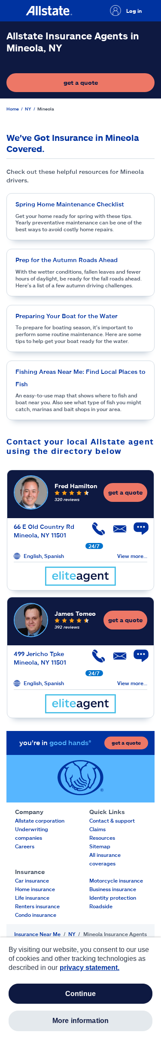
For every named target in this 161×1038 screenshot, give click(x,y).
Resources (102, 838)
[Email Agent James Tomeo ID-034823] (115, 659)
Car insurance (32, 880)
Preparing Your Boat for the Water (66, 315)
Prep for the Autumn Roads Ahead (66, 259)
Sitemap (99, 846)
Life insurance (32, 898)
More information (80, 1020)
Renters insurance (37, 906)
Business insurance (112, 889)
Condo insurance (35, 915)
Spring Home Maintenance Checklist (69, 204)
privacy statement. (89, 967)
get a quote (106, 84)
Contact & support (112, 820)
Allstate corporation (39, 820)
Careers (24, 846)
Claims (97, 829)
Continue (80, 993)
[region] (80, 987)
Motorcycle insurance (116, 880)
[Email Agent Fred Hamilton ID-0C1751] (115, 532)
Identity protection (112, 898)
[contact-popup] (137, 533)
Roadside (100, 906)
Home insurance (35, 889)
